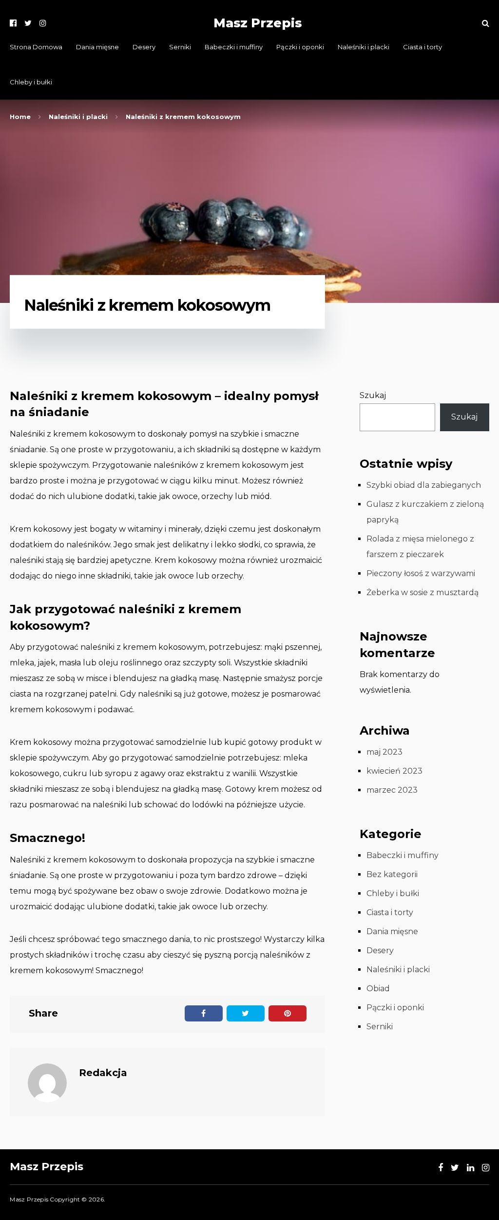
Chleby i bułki (31, 82)
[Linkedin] (470, 1167)
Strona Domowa (36, 47)
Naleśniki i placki (363, 47)
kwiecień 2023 (394, 771)
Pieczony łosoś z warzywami (420, 573)
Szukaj (373, 395)
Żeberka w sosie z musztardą (422, 592)
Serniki (180, 47)
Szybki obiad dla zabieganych (423, 485)
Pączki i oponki (300, 47)
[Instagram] (42, 23)
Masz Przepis (257, 22)
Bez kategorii (392, 874)
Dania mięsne (97, 47)
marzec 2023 (392, 790)
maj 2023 (384, 752)
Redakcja (103, 1073)
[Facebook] (13, 23)
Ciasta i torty (422, 47)
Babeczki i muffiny (234, 47)
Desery (144, 47)
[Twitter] (28, 23)
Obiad (378, 988)
